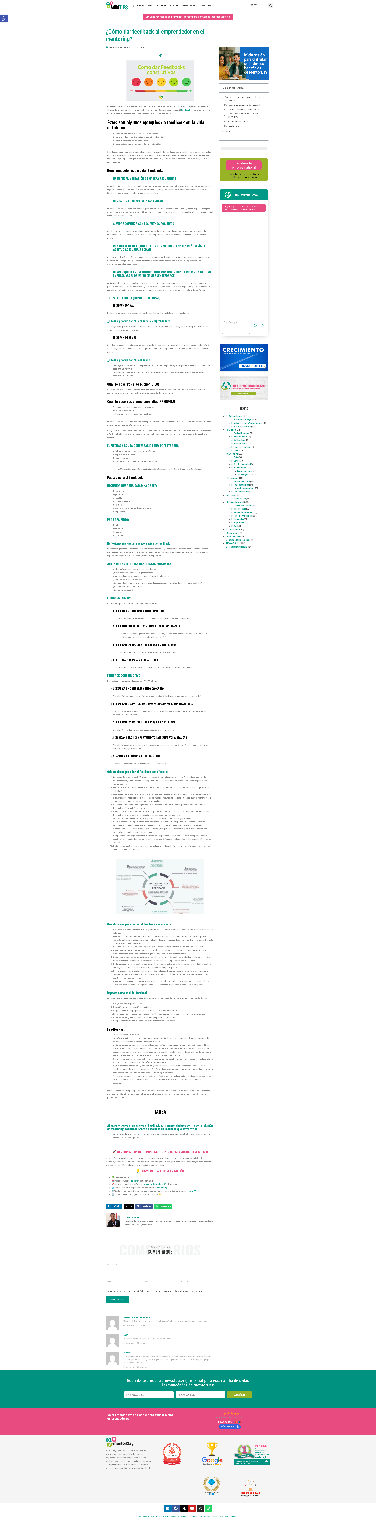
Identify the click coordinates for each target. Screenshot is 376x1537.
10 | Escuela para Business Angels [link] (238, 539)
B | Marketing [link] (236, 460)
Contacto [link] (234, 1517)
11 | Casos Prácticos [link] (233, 543)
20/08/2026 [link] (130, 1367)
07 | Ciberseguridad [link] (233, 529)
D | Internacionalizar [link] (238, 467)
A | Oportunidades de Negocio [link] (242, 419)
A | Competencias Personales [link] (242, 505)
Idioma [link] (256, 5)
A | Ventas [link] (235, 457)
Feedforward (233, 126)
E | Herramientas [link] (237, 519)
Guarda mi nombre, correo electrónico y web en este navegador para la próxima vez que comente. (155, 1291)
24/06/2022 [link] (130, 1325)
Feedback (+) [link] (187, 110)
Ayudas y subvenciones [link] (245, 488)
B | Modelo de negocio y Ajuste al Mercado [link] (246, 422)
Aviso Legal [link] (186, 1517)
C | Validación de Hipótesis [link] (241, 426)
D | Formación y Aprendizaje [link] (241, 515)
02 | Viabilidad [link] (231, 429)
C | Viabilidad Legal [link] (238, 440)
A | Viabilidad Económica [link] (240, 433)
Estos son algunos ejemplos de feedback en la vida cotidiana (245, 99)
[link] (4, 18)
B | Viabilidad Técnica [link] (239, 436)
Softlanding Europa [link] (244, 474)
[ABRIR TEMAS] (165, 5)
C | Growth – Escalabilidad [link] (241, 464)
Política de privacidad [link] (148, 1517)
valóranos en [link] (228, 1426)
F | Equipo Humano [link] (238, 522)
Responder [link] (143, 1325)
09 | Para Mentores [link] (233, 536)
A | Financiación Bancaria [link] (240, 481)
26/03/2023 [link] (130, 1343)
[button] (270, 5)
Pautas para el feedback (238, 121)
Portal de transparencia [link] (169, 1517)
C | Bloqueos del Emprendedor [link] (242, 512)
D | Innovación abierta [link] (239, 443)
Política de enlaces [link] (220, 1517)
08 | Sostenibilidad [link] (232, 532)
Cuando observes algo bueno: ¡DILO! (244, 109)
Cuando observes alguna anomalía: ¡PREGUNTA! (243, 115)
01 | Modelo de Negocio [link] (234, 415)
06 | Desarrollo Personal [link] (235, 502)
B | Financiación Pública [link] (240, 484)
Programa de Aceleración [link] (155, 1184)
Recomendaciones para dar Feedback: (244, 105)
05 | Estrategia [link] (231, 495)
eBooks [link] (134, 1181)
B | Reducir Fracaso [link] (238, 508)
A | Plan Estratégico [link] (238, 498)
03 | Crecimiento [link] (232, 453)
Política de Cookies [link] (201, 1517)
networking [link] (162, 1188)
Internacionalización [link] (244, 470)
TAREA (227, 131)
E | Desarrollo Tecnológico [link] (241, 446)
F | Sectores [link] (235, 450)
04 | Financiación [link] (232, 477)
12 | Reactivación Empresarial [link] (236, 546)
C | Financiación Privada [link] (240, 491)
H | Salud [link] (234, 525)
